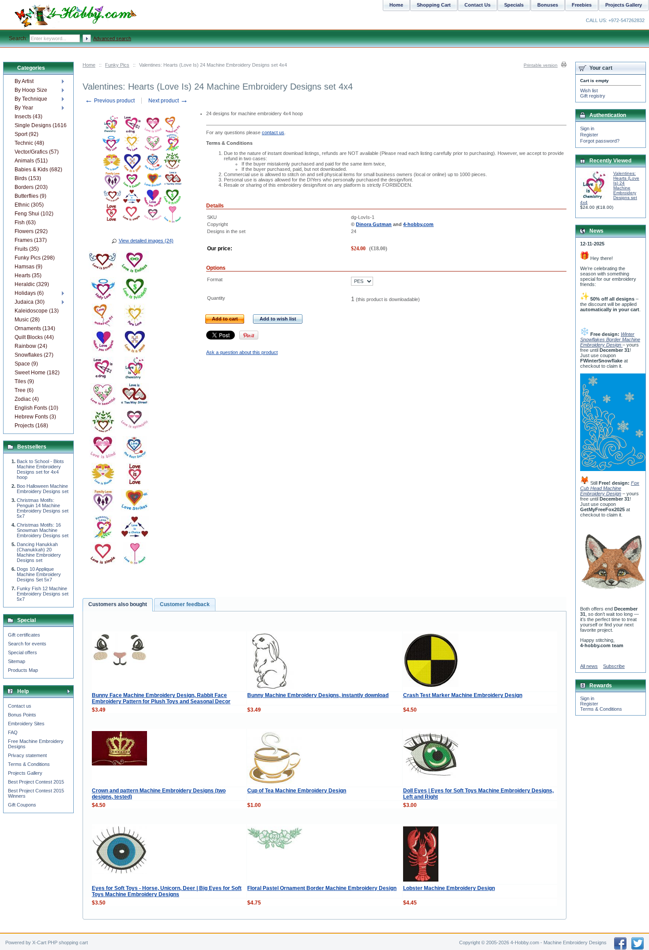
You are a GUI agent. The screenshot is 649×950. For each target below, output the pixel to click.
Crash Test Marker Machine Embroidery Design (462, 695)
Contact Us (477, 5)
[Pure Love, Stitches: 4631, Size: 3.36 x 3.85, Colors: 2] (135, 316)
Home (89, 65)
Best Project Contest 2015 (36, 781)
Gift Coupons (22, 804)
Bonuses (547, 5)
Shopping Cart (434, 5)
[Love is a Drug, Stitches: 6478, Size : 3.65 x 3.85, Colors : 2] (103, 369)
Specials (514, 5)
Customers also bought (117, 604)
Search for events (27, 643)
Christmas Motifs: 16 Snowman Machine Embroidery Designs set (42, 530)
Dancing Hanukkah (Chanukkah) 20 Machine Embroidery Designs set (39, 552)
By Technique (31, 99)
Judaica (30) (30, 302)
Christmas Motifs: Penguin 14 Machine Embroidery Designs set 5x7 (42, 508)
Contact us (19, 706)
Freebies (582, 5)
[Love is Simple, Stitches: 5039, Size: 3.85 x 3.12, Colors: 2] (103, 555)
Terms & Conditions (29, 764)
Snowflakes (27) (34, 355)
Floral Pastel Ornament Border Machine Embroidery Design (321, 888)
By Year (24, 108)
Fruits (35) (27, 249)
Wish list (589, 90)
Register (589, 134)
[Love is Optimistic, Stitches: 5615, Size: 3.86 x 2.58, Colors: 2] (135, 422)
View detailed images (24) (146, 240)
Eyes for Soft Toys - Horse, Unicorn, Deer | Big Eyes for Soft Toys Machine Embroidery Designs (166, 891)
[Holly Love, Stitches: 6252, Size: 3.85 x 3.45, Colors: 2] (103, 290)
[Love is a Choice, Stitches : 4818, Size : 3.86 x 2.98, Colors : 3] (135, 528)
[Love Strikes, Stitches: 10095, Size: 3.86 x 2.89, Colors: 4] (135, 502)
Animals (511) (31, 161)
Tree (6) (24, 390)
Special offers (22, 652)
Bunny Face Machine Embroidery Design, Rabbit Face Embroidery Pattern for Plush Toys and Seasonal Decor (161, 698)
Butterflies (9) (30, 196)
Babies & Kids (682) (38, 169)
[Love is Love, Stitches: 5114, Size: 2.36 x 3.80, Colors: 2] (135, 475)
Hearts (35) (28, 275)
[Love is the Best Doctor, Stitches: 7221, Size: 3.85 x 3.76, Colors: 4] (135, 449)
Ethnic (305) (29, 205)
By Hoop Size (31, 90)
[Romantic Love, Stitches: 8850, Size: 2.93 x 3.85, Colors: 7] (103, 528)
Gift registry (592, 95)
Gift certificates (24, 634)
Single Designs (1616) (40, 125)
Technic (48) (29, 143)
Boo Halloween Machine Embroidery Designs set (42, 488)
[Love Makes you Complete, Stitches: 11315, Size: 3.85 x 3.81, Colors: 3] (103, 343)
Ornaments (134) (35, 328)
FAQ (13, 732)
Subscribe (614, 666)
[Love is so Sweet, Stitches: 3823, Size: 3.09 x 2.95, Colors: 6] (135, 555)
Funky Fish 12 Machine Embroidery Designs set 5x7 (42, 594)
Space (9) (26, 364)
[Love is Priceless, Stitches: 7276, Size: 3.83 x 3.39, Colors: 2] (135, 290)
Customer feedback (185, 604)
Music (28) (27, 320)
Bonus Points (22, 714)
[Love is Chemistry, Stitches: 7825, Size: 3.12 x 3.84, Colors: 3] (135, 369)
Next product (168, 101)
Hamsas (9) (28, 267)
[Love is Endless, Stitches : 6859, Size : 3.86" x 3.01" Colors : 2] (135, 263)
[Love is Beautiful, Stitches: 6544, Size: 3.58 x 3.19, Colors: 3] (103, 396)
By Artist (24, 81)
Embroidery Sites (26, 723)
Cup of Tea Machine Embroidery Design (296, 791)
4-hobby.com (418, 224)
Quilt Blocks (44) (34, 337)
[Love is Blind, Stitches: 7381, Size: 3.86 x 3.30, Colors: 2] (103, 449)
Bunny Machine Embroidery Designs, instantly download (318, 695)
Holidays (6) (29, 293)
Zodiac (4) (27, 399)
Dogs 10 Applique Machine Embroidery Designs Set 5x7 (39, 574)
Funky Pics (117, 65)
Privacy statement (27, 755)
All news (589, 666)
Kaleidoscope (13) (37, 311)
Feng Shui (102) (34, 214)
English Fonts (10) (36, 408)
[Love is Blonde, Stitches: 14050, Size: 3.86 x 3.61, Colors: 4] (103, 475)
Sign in (587, 128)
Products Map (23, 670)
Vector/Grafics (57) (37, 152)
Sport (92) (26, 134)
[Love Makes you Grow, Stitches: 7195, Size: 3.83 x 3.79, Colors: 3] (103, 422)
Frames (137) (31, 240)
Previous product (110, 101)
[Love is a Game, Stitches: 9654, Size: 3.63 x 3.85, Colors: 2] (135, 343)
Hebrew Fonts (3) (35, 417)
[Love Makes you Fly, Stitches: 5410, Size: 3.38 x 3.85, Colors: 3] (103, 316)
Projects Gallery (25, 773)
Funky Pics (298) (35, 258)
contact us (273, 132)
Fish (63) (25, 222)
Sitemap (16, 661)
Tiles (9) (24, 381)
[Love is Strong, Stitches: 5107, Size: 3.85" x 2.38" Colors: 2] (103, 263)
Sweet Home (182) (37, 372)
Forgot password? (599, 140)
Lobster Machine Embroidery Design (449, 888)
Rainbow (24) (31, 346)
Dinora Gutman (374, 224)
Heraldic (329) (32, 284)
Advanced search (112, 38)
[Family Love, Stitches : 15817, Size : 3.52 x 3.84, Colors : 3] (103, 502)
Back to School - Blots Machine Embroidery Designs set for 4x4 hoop (40, 469)
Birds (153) (28, 178)
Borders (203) (31, 187)
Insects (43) (28, 116)
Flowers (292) (31, 231)
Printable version (541, 65)
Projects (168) (31, 425)
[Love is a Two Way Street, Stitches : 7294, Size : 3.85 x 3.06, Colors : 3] (135, 396)
